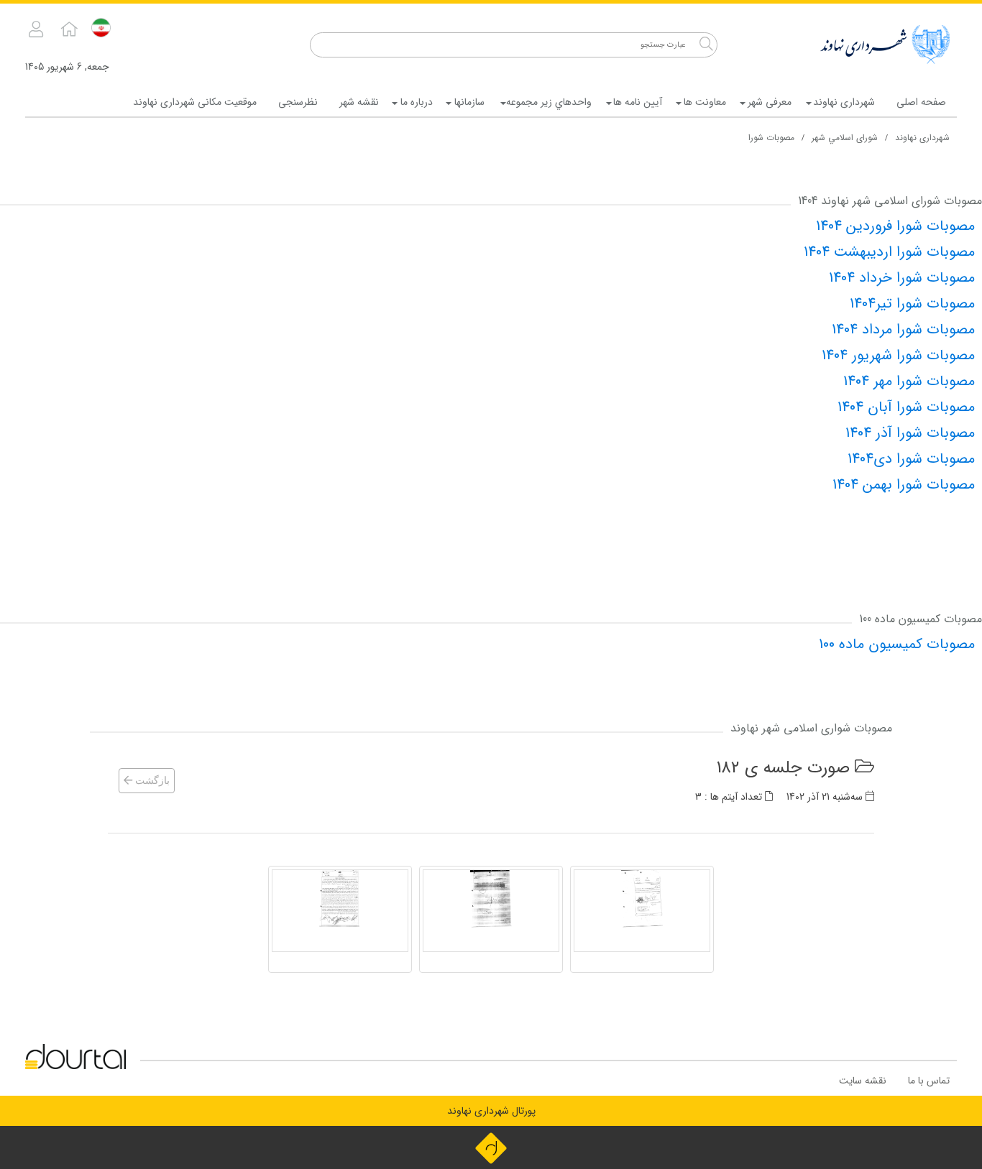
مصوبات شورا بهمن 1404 (903, 484)
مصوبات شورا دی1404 (911, 459)
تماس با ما (929, 1081)
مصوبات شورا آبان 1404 (906, 407)
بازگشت (151, 780)
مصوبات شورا (771, 137)
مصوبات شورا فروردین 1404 (895, 226)
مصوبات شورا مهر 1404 (909, 381)
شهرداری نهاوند (922, 137)
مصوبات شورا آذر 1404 (910, 433)
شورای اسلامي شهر (845, 137)
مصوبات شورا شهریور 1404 (898, 355)
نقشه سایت (862, 1081)
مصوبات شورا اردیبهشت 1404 (889, 252)
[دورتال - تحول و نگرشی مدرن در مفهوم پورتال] (491, 1147)
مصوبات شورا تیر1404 (912, 303)
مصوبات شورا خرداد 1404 (902, 278)
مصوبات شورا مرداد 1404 (903, 329)
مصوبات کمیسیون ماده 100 (897, 644)
